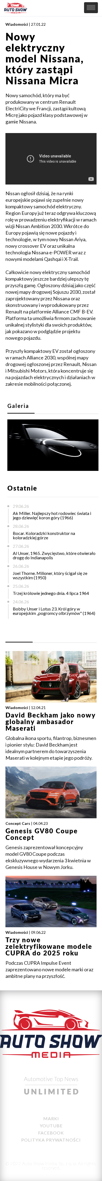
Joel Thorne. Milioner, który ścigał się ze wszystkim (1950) (50, 575)
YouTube (51, 1125)
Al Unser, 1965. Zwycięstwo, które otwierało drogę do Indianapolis (54, 555)
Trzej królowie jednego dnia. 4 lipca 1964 (51, 593)
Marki (51, 1118)
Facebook (51, 1132)
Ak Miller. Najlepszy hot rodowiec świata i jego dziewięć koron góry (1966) (52, 515)
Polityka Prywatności (51, 1139)
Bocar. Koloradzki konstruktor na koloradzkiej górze (44, 535)
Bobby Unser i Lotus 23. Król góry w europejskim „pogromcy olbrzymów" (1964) (54, 611)
